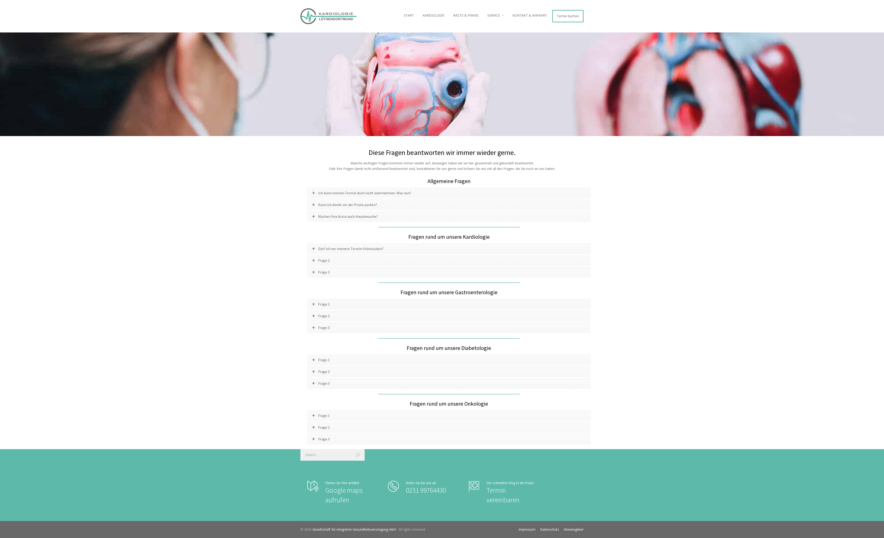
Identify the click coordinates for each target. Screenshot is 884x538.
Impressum (527, 529)
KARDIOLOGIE (433, 15)
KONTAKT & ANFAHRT (529, 15)
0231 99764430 (426, 490)
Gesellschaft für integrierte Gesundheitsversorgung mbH (354, 529)
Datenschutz (549, 529)
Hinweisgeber (574, 529)
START (409, 15)
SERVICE (493, 15)
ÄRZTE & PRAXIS (466, 15)
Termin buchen (568, 16)
